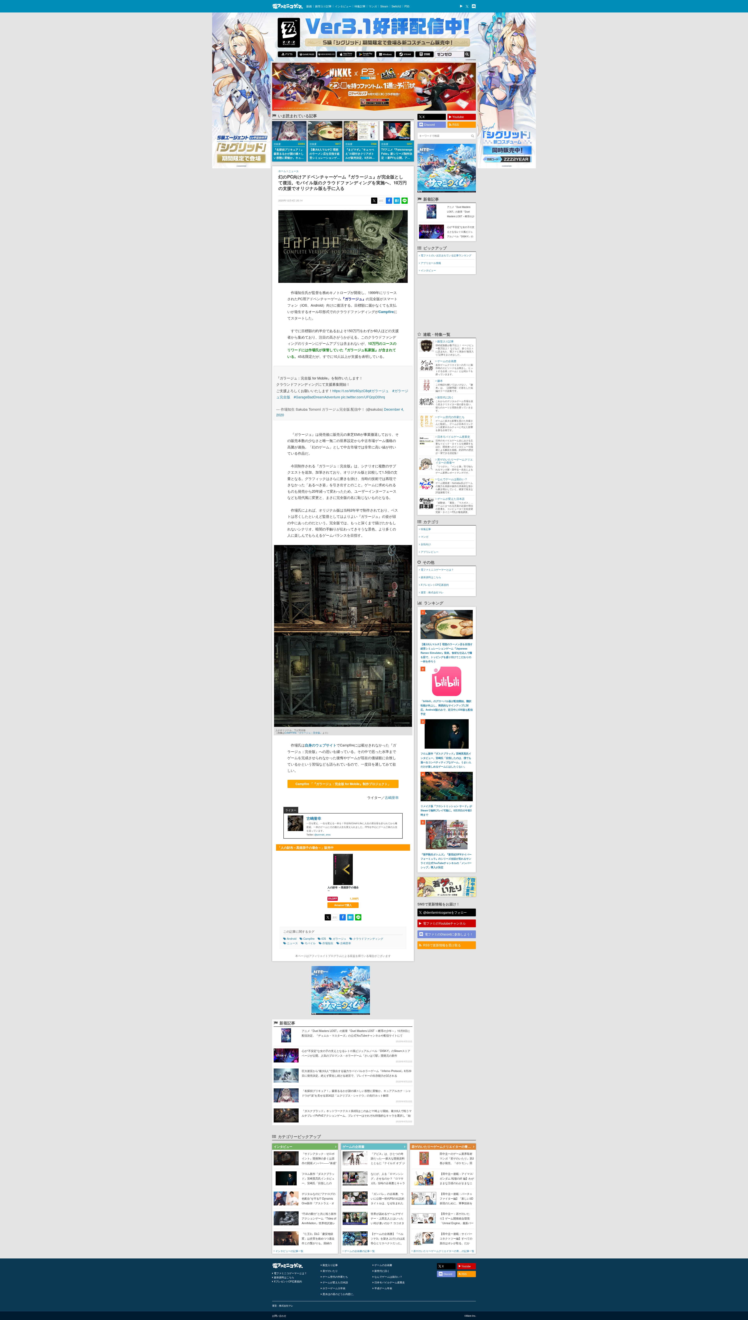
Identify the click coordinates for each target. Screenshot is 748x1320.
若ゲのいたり (330, 1271)
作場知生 (327, 943)
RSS (455, 124)
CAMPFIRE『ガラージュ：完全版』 (303, 732)
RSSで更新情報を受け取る (442, 945)
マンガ (373, 6)
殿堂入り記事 (323, 6)
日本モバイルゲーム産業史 (389, 1282)
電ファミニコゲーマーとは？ (437, 569)
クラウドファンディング (368, 939)
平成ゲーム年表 (383, 1288)
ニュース (293, 171)
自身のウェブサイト (320, 745)
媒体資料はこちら (431, 577)
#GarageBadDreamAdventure (317, 396)
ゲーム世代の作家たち (335, 1277)
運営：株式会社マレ (432, 592)
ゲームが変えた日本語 (335, 1282)
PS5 (406, 6)
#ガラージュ (379, 390)
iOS (323, 939)
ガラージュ (339, 939)
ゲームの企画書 (383, 1265)
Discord (429, 124)
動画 (309, 6)
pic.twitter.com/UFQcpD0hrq (363, 396)
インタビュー (343, 6)
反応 (381, 200)
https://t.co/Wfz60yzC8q (350, 390)
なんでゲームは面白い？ (388, 1277)
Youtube (458, 117)
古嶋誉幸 (392, 797)
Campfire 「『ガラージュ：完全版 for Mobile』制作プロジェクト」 (343, 784)
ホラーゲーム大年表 (334, 1288)
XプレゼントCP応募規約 (435, 585)
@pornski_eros (322, 834)
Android (291, 939)
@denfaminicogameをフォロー (445, 912)
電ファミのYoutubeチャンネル (444, 923)
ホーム (282, 171)
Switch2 (396, 6)
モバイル (310, 943)
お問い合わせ (279, 1315)
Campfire (386, 311)
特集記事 (360, 6)
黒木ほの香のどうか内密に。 (339, 1294)
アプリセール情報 (431, 263)
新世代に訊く (382, 1271)
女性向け (426, 544)
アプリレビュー (429, 552)
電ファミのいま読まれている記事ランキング (446, 255)
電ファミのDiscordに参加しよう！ (449, 934)
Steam (384, 6)
